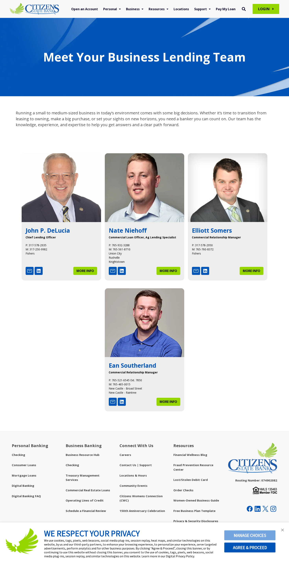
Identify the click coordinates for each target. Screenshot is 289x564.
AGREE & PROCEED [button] (250, 547)
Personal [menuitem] (110, 9)
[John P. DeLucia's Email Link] (30, 271)
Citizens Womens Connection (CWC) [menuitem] (141, 498)
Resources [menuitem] (157, 9)
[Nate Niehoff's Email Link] (113, 271)
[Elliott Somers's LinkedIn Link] (205, 271)
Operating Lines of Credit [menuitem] (85, 500)
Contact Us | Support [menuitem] (136, 465)
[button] (282, 530)
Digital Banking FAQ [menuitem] (26, 496)
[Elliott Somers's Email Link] (196, 271)
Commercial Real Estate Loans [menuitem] (88, 490)
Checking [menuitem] (18, 455)
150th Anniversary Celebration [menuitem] (142, 511)
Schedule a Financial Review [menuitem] (86, 511)
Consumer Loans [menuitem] (24, 465)
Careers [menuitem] (125, 455)
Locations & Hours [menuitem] (133, 475)
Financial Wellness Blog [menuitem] (190, 455)
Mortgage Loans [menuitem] (24, 475)
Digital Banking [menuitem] (23, 486)
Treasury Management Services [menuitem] (82, 477)
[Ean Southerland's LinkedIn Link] (122, 402)
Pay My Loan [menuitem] (226, 9)
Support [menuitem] (200, 9)
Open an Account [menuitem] (84, 9)
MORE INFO (85, 271)
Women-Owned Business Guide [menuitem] (196, 500)
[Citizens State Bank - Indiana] (34, 9)
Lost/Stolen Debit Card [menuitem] (190, 480)
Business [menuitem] (133, 9)
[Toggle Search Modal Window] (244, 9)
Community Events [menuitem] (133, 486)
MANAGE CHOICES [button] (250, 535)
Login (264, 8)
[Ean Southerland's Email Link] (113, 402)
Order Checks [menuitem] (183, 490)
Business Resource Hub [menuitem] (82, 455)
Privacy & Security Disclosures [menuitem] (195, 521)
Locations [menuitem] (181, 9)
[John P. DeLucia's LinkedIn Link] (39, 271)
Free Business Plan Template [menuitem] (194, 511)
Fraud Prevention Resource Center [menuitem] (193, 467)
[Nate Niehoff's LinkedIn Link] (122, 271)
